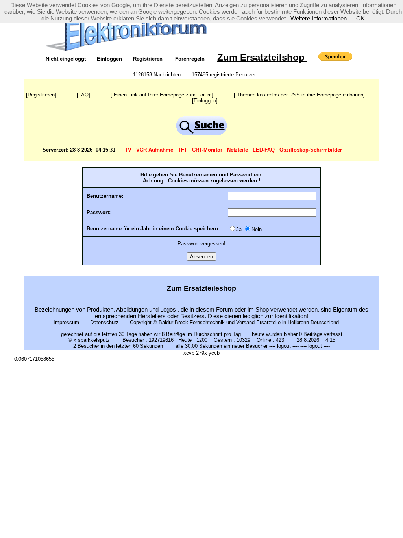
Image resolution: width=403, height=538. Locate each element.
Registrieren (147, 59)
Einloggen (109, 59)
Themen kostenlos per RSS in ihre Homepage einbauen (299, 95)
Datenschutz (104, 322)
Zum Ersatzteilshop (262, 57)
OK (360, 18)
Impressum (66, 322)
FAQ (83, 95)
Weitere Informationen (318, 18)
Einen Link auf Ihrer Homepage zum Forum (162, 95)
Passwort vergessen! (201, 244)
